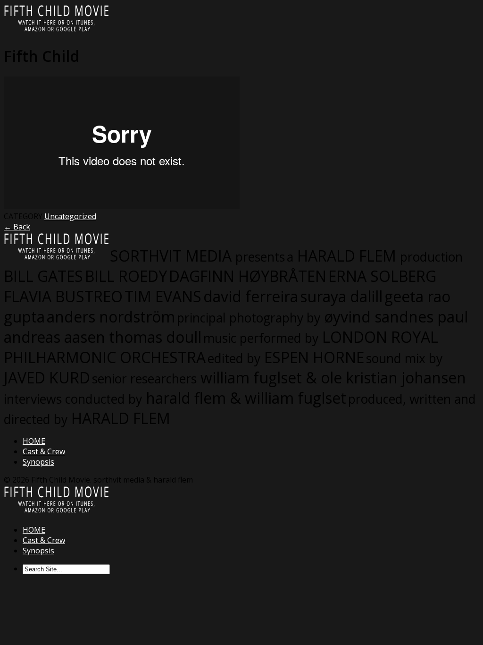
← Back (17, 226)
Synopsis (38, 462)
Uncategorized (70, 216)
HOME (34, 441)
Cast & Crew (44, 451)
